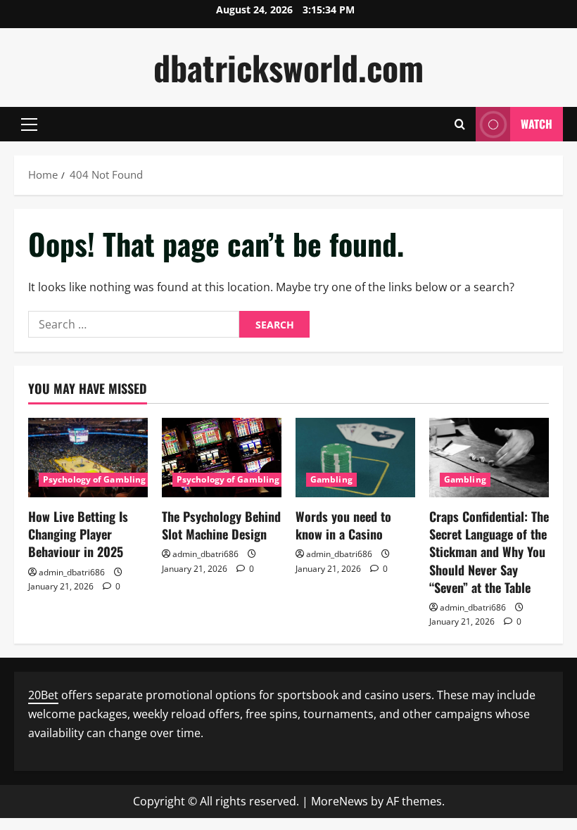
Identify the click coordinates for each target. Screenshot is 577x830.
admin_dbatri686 (72, 572)
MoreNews (339, 801)
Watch (536, 123)
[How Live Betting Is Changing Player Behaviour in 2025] (88, 457)
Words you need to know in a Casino (343, 525)
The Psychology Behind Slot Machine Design (221, 525)
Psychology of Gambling (94, 479)
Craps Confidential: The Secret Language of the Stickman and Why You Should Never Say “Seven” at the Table (489, 551)
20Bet (43, 695)
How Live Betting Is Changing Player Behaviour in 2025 (78, 534)
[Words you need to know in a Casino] (355, 457)
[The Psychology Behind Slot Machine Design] (221, 457)
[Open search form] (460, 124)
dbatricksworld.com (288, 67)
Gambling (331, 479)
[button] (29, 124)
